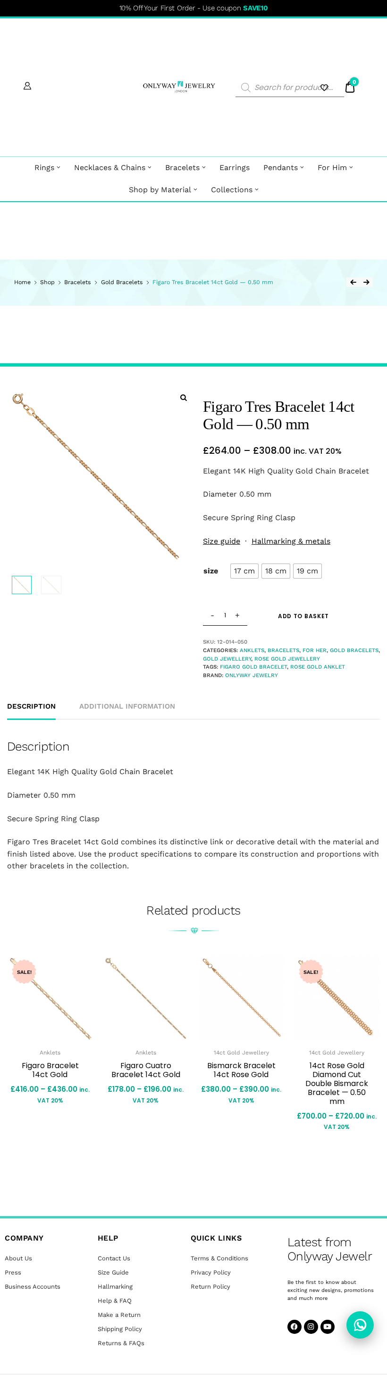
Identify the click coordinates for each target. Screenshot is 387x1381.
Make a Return (119, 1314)
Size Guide (113, 1272)
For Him (332, 167)
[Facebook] (294, 1327)
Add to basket (303, 616)
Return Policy (210, 1286)
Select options (41, 1127)
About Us (18, 1258)
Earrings (234, 167)
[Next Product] (366, 282)
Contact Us (114, 1258)
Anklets (252, 650)
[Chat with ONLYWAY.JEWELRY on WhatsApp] (360, 1325)
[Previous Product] (353, 282)
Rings (44, 167)
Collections (231, 189)
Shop (47, 282)
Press (13, 1272)
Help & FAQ (115, 1300)
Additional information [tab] (127, 706)
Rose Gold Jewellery (287, 658)
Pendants (280, 167)
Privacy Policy (211, 1272)
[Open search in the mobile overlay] (290, 87)
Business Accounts (32, 1286)
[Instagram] (311, 1327)
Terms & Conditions (219, 1258)
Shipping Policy (120, 1328)
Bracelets (182, 167)
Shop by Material (160, 189)
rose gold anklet (317, 666)
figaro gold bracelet (253, 666)
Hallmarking (115, 1286)
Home (22, 282)
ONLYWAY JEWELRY (251, 675)
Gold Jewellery (227, 658)
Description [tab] (31, 706)
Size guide (221, 541)
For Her (315, 650)
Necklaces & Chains (109, 167)
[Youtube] (327, 1327)
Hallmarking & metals (291, 541)
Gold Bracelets (122, 282)
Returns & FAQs (121, 1343)
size (210, 570)
